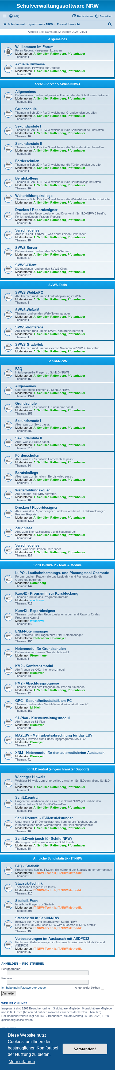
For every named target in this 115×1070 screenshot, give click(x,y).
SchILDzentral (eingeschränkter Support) (57, 769)
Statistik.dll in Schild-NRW (37, 918)
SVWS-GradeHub (29, 345)
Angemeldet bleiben (88, 987)
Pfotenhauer (76, 53)
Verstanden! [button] (85, 1049)
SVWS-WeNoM (27, 310)
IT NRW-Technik (44, 872)
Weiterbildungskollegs (33, 196)
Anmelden (9, 963)
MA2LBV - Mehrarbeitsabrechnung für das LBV (54, 735)
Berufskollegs (26, 178)
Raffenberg (58, 53)
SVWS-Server (26, 248)
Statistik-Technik (29, 883)
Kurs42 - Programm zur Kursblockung (46, 593)
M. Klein (35, 707)
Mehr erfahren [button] (22, 1061)
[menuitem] (14, 16)
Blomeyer (59, 638)
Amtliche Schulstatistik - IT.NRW (57, 858)
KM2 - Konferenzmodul (34, 666)
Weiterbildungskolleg (33, 490)
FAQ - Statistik (27, 866)
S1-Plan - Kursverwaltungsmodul (42, 718)
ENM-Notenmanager (31, 631)
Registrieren (33, 963)
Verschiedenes (27, 230)
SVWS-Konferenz (29, 327)
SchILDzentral (27, 797)
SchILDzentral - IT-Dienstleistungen (44, 818)
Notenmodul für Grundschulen (40, 649)
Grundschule (26, 109)
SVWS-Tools (57, 285)
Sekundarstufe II (28, 144)
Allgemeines (57, 39)
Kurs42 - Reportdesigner (35, 611)
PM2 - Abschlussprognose (37, 683)
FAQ (18, 369)
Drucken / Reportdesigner (36, 210)
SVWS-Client (25, 265)
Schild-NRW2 (58, 361)
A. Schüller (41, 53)
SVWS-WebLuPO (29, 293)
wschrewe (37, 600)
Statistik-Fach (26, 901)
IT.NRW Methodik (69, 872)
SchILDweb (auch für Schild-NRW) (43, 839)
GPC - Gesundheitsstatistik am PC (43, 701)
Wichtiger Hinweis (30, 777)
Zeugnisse (23, 528)
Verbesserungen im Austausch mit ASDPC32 (52, 939)
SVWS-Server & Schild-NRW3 (57, 84)
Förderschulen (27, 161)
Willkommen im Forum (34, 47)
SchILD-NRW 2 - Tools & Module (57, 565)
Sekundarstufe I (28, 126)
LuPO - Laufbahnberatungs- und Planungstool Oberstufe (62, 573)
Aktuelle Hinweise (30, 64)
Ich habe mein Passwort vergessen (24, 987)
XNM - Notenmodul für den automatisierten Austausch (60, 753)
